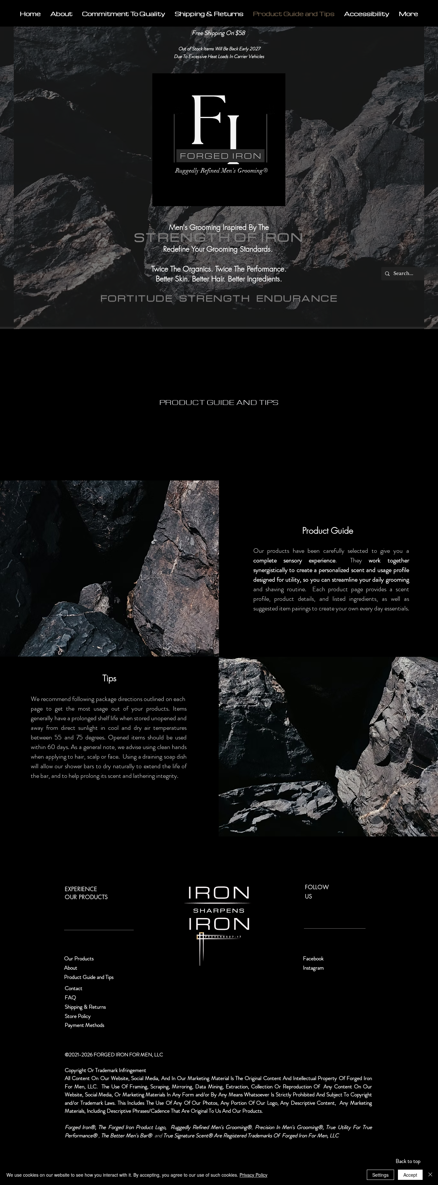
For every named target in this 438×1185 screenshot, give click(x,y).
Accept (410, 1175)
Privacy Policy (253, 1175)
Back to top (408, 1161)
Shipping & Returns (86, 1007)
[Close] (430, 1175)
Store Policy (78, 1016)
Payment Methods (85, 1025)
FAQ (70, 997)
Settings (380, 1175)
